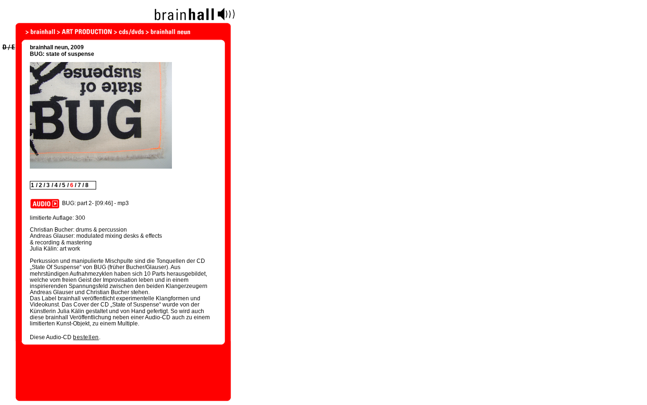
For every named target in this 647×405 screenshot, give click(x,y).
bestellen (86, 337)
